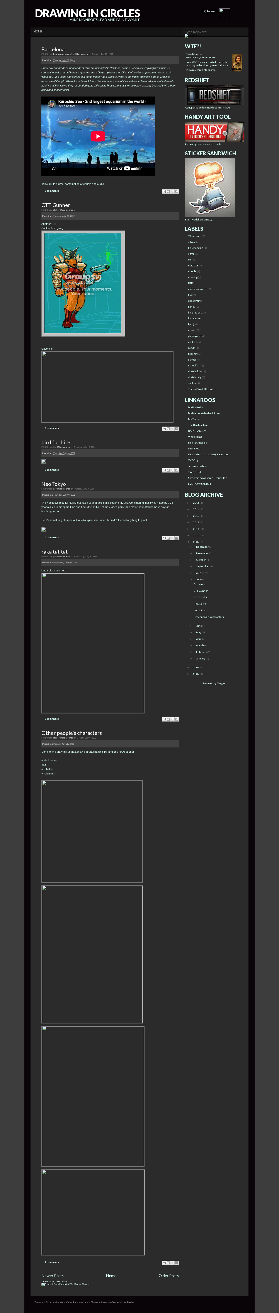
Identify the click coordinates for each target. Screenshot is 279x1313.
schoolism (194, 365)
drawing (192, 277)
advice (192, 242)
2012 (196, 522)
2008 (196, 667)
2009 (196, 542)
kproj (191, 324)
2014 (196, 509)
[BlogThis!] (168, 191)
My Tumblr (194, 419)
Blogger (221, 683)
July (198, 579)
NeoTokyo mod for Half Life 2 (64, 502)
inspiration (58, 54)
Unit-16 (102, 751)
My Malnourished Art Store (204, 413)
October (201, 559)
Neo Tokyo (53, 484)
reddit (191, 347)
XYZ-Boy (193, 460)
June (199, 625)
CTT (53, 223)
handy (191, 306)
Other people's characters (71, 733)
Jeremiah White (197, 466)
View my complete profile (201, 69)
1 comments (52, 1262)
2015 (196, 502)
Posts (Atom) (61, 1281)
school (192, 359)
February (201, 652)
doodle (192, 271)
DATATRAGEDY (197, 430)
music (68, 54)
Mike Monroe (194, 54)
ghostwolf (194, 300)
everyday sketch (197, 289)
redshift (192, 353)
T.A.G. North (195, 472)
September (202, 566)
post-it (192, 342)
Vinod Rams (195, 436)
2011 (196, 528)
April (199, 638)
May (199, 632)
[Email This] (164, 191)
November (202, 553)
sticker (192, 383)
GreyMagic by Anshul (122, 1302)
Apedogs (127, 751)
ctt (54, 210)
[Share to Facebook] (176, 191)
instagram (194, 318)
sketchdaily (194, 377)
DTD (190, 283)
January (201, 658)
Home (111, 1275)
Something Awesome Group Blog (207, 477)
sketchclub (194, 371)
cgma (191, 253)
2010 (196, 535)
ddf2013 (193, 265)
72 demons (194, 236)
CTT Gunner (55, 205)
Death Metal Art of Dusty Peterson (208, 454)
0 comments (52, 191)
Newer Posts (52, 1275)
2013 (196, 515)
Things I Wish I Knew (200, 389)
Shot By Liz (194, 448)
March (200, 645)
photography (195, 336)
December (202, 546)
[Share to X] (172, 191)
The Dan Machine (198, 425)
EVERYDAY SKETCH (199, 483)
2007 (196, 674)
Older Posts (169, 1275)
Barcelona (53, 49)
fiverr (191, 294)
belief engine (195, 247)
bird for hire (55, 442)
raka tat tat (54, 551)
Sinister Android (197, 442)
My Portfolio (195, 407)
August (200, 572)
